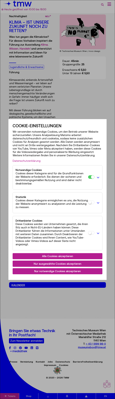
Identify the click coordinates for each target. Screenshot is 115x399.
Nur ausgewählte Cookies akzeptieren (57, 263)
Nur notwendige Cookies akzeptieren (57, 271)
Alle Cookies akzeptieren (57, 256)
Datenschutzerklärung (27, 160)
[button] (97, 177)
